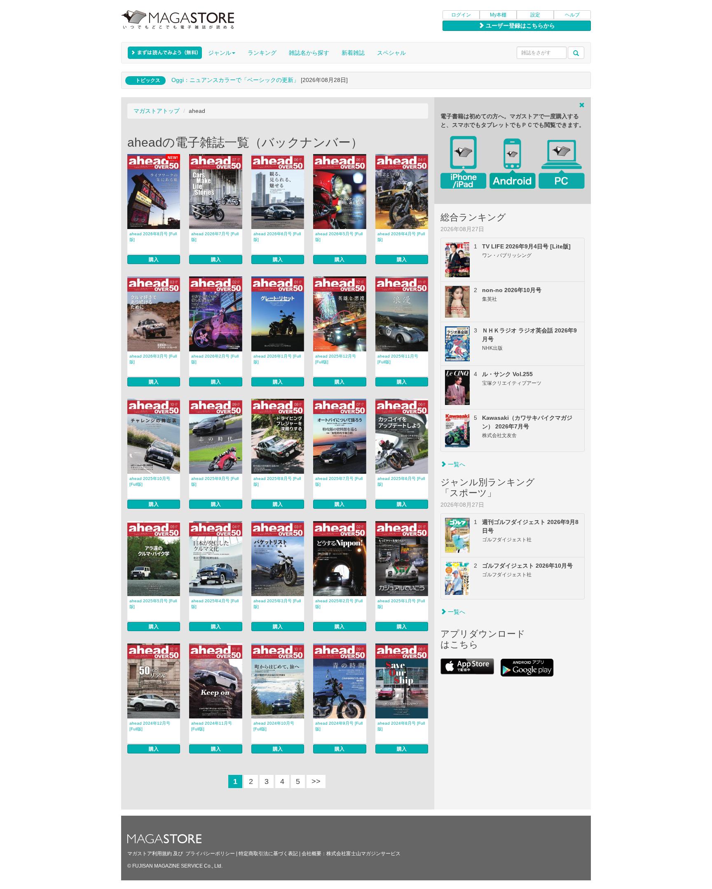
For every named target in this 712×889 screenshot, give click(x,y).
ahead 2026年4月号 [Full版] (401, 237)
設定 (535, 15)
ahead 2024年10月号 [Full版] (273, 726)
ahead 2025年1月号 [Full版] (401, 604)
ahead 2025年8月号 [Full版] (277, 481)
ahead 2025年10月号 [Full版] (149, 481)
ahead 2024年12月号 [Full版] (149, 726)
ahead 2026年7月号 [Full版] (215, 237)
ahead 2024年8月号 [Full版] (401, 726)
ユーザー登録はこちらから (519, 25)
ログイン (461, 15)
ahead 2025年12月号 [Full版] (335, 359)
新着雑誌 (353, 52)
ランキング (262, 52)
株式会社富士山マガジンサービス (363, 853)
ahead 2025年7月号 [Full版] (339, 481)
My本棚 (498, 15)
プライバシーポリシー (210, 853)
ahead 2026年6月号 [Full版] (277, 237)
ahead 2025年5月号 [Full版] (153, 604)
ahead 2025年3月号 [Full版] (277, 604)
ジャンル (219, 52)
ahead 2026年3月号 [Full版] (153, 359)
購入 (154, 259)
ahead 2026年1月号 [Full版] (277, 359)
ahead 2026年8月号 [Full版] (153, 237)
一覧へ (455, 464)
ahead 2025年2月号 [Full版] (339, 604)
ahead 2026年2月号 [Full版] (215, 359)
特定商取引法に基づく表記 (268, 853)
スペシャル (391, 52)
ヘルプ (572, 15)
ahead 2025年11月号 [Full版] (397, 359)
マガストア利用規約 (149, 853)
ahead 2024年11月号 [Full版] (211, 726)
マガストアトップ (157, 111)
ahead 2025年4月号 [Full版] (215, 604)
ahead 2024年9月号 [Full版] (339, 726)
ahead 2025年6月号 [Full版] (401, 481)
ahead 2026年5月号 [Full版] (339, 237)
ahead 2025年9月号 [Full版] (215, 481)
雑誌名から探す (309, 52)
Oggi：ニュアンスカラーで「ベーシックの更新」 (235, 80)
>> (316, 781)
